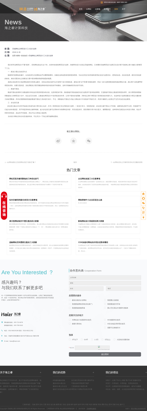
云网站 (88, 9)
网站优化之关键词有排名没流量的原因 (128, 162)
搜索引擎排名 (77, 324)
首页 (80, 9)
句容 (90, 404)
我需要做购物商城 (78, 308)
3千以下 (75, 339)
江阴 (44, 404)
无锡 (33, 404)
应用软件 (107, 9)
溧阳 (103, 404)
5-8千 (86, 339)
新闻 (116, 9)
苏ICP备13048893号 (138, 409)
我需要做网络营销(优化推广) (82, 304)
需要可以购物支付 (113, 328)
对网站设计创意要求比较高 (81, 320)
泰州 (72, 404)
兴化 (117, 404)
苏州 (37, 404)
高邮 (114, 404)
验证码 (71, 348)
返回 (75, 162)
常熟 (99, 404)
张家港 (94, 404)
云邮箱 (97, 9)
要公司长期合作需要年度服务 (117, 308)
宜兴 (41, 404)
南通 (57, 404)
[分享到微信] (88, 141)
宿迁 (64, 404)
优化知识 (24, 56)
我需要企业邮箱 (113, 300)
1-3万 (96, 339)
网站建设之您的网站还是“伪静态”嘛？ (22, 162)
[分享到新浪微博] (58, 141)
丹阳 (86, 404)
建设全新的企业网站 (79, 300)
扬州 (75, 404)
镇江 (61, 404)
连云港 (52, 404)
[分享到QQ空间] (73, 141)
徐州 (79, 404)
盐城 (68, 404)
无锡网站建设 (91, 409)
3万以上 (107, 339)
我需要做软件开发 (113, 304)
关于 (123, 9)
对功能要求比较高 (113, 320)
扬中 (121, 404)
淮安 (48, 404)
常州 (83, 404)
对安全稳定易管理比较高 (116, 324)
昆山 (106, 404)
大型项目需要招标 (123, 339)
